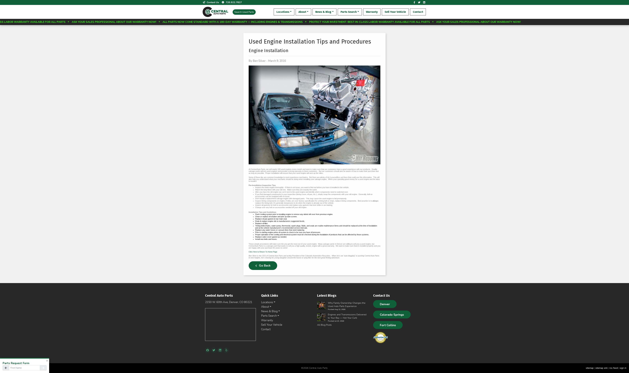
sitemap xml (601, 368)
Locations (282, 12)
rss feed (613, 368)
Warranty (372, 12)
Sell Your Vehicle (395, 12)
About (302, 12)
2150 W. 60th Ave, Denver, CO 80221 (228, 302)
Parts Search (349, 12)
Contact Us (213, 2)
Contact (418, 12)
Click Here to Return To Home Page (263, 252)
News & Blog (323, 12)
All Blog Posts (324, 324)
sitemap (590, 368)
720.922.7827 (234, 2)
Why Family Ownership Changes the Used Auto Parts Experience (346, 304)
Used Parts (244, 12)
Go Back (264, 266)
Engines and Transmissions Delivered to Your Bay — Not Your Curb (347, 316)
